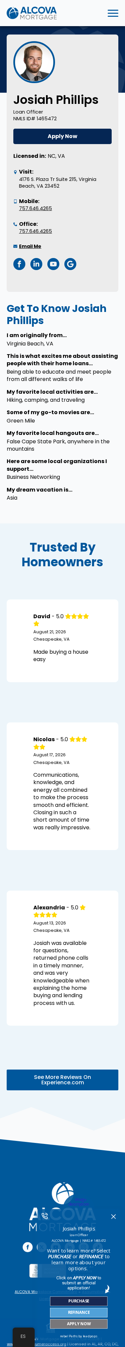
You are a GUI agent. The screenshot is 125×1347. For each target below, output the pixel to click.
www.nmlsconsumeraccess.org (36, 1344)
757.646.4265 (35, 208)
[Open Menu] (113, 13)
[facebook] (28, 1247)
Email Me (30, 246)
